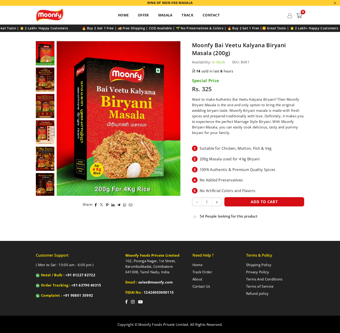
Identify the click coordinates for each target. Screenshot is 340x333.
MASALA (165, 15)
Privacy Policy (257, 272)
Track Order (202, 272)
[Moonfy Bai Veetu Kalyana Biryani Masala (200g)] (45, 53)
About (197, 279)
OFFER (143, 15)
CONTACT (211, 15)
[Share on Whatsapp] (125, 204)
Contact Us (201, 286)
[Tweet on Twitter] (101, 204)
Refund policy (257, 293)
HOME (123, 15)
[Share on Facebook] (96, 204)
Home (197, 264)
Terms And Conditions (264, 279)
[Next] (174, 119)
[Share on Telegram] (119, 204)
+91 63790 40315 (86, 285)
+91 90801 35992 (78, 295)
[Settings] (289, 15)
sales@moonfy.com (155, 282)
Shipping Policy (259, 264)
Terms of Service (260, 286)
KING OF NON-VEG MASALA (170, 3)
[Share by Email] (131, 204)
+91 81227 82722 (80, 275)
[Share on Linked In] (113, 204)
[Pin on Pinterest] (107, 204)
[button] (299, 15)
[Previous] (63, 119)
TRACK (187, 15)
